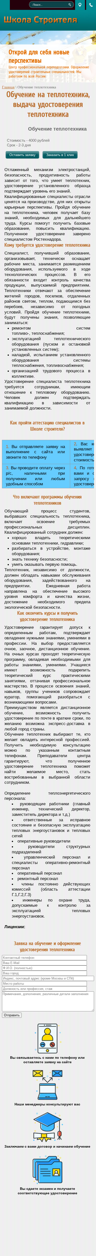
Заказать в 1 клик (60, 155)
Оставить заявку (22, 155)
